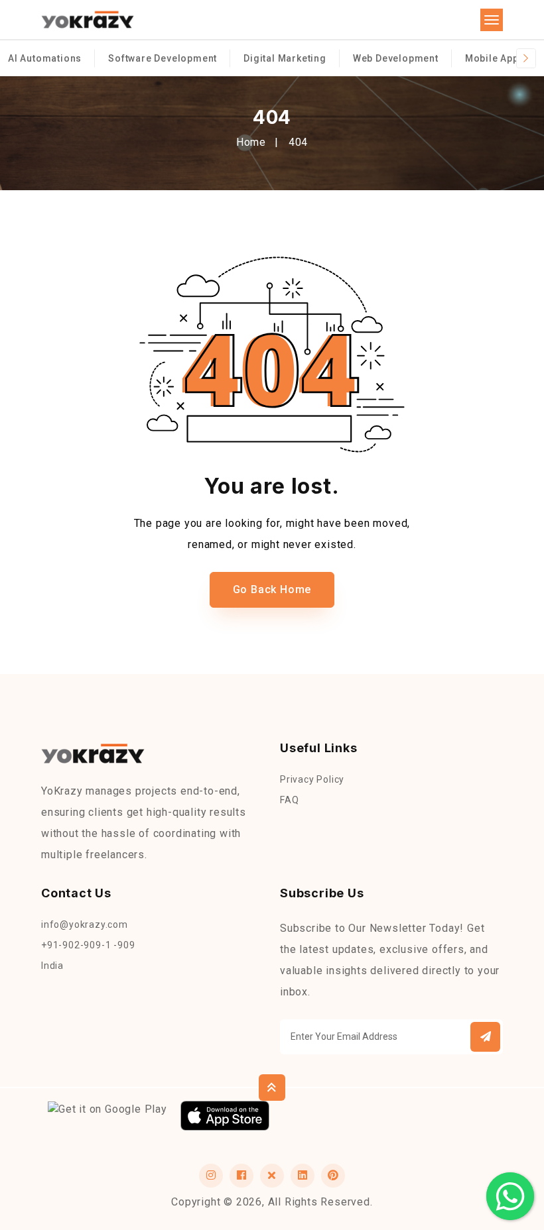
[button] (485, 1037)
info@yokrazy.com (84, 924)
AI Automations (45, 58)
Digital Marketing (284, 58)
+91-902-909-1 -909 (88, 945)
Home (251, 142)
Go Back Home (272, 589)
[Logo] (87, 20)
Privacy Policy (312, 779)
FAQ (289, 800)
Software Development (162, 58)
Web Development (396, 58)
